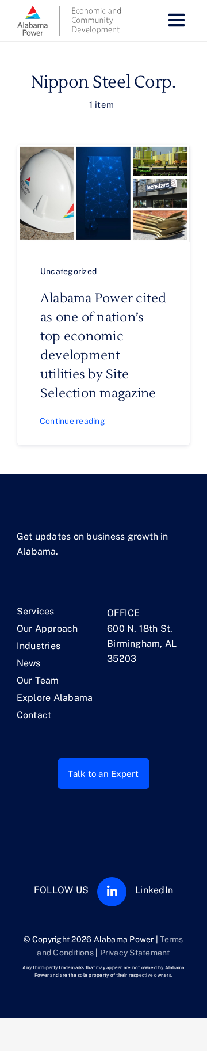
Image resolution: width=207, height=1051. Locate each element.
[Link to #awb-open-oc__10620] (176, 20)
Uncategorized (68, 271)
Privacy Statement (135, 952)
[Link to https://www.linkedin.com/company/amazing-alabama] (111, 891)
